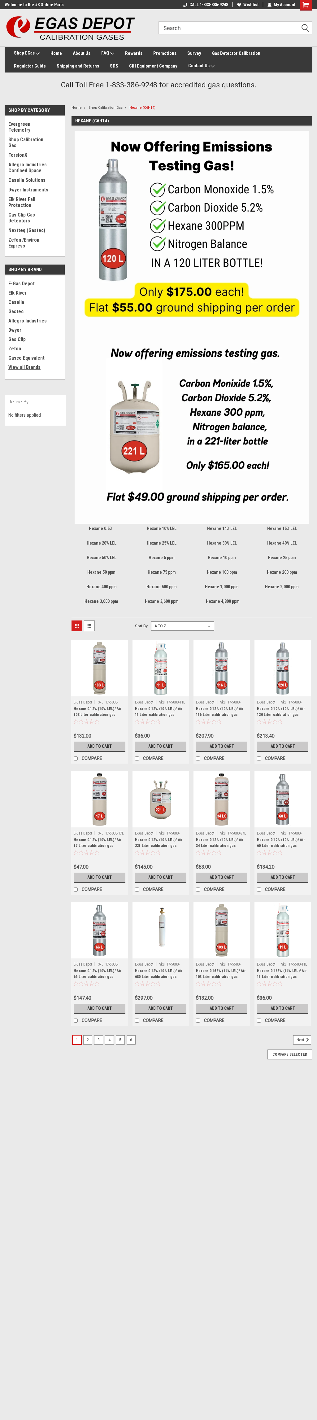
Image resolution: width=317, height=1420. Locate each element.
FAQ (105, 53)
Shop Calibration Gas (25, 142)
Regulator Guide (30, 66)
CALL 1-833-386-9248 (208, 4)
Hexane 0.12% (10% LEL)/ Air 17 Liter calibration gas (98, 843)
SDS (114, 66)
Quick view (99, 691)
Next (301, 1040)
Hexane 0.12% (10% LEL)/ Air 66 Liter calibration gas (98, 974)
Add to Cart (99, 746)
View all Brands (24, 367)
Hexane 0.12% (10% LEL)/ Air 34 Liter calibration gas (220, 843)
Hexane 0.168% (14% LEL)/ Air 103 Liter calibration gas (221, 974)
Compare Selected (289, 1054)
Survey (194, 53)
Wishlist (250, 4)
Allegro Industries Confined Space (27, 167)
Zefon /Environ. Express (24, 243)
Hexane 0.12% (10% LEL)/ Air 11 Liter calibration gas (159, 712)
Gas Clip (17, 339)
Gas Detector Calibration (236, 53)
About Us (81, 53)
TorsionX (17, 155)
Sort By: (142, 626)
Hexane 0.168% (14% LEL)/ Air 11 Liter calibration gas (282, 974)
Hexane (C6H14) (142, 108)
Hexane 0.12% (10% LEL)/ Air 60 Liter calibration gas (281, 843)
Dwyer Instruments (28, 190)
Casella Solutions (27, 180)
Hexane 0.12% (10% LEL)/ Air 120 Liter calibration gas (281, 712)
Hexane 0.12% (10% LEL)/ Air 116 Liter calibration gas (220, 712)
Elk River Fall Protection (21, 202)
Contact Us (199, 65)
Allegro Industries (27, 321)
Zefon (14, 349)
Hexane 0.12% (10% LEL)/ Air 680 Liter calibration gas (159, 974)
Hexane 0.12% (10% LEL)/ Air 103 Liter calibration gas (98, 712)
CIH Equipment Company (153, 66)
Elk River (17, 293)
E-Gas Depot (21, 284)
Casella (16, 302)
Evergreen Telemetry (19, 127)
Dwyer (14, 330)
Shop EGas (25, 53)
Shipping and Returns (78, 66)
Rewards (133, 53)
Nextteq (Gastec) (26, 230)
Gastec (16, 311)
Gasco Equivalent (26, 358)
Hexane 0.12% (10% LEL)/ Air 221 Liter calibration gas (159, 843)
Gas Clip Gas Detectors (21, 218)
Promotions (164, 53)
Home (56, 53)
